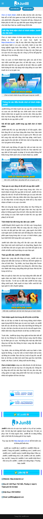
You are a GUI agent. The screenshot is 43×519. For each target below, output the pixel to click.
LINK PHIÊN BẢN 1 (15, 8)
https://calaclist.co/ (17, 479)
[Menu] (3, 3)
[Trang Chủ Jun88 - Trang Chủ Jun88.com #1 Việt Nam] (22, 3)
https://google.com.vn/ (22, 441)
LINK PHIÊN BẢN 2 (28, 8)
